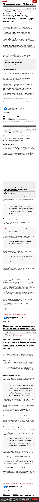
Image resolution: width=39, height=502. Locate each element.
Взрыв (33, 313)
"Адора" (30, 369)
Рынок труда (31, 483)
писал (6, 294)
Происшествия (26, 313)
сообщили (29, 153)
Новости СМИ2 (6, 112)
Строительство (22, 483)
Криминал (19, 314)
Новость (7, 313)
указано (26, 260)
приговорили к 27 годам (12, 291)
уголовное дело (19, 199)
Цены (27, 483)
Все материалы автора (17, 11)
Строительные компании (14, 483)
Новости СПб (12, 313)
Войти (35, 1)
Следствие (14, 314)
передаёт (22, 149)
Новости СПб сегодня (19, 313)
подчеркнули (29, 211)
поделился (28, 243)
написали (11, 231)
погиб (8, 299)
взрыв (20, 147)
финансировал (25, 293)
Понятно (35, 499)
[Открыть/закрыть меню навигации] (29, 1)
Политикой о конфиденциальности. (24, 500)
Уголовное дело (24, 314)
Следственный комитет (7, 314)
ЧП (30, 313)
